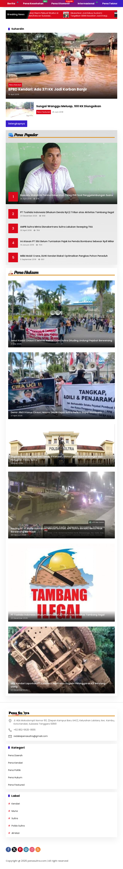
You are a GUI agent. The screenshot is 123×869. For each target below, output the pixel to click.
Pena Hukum (15, 777)
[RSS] (38, 849)
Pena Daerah (15, 755)
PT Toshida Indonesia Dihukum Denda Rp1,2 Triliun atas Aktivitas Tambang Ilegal (67, 212)
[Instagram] (32, 849)
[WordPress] (26, 849)
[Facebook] (8, 849)
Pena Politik (14, 770)
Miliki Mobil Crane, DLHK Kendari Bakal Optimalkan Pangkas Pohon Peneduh (64, 255)
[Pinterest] (20, 849)
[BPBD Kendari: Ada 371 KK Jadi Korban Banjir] (61, 66)
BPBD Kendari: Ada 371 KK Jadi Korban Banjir (47, 89)
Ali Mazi (16, 833)
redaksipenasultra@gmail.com (31, 736)
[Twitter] (14, 849)
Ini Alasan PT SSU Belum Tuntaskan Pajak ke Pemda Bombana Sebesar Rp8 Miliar (67, 241)
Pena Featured (43, 112)
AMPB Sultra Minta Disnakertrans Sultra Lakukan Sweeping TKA (56, 226)
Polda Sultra (18, 825)
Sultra (15, 818)
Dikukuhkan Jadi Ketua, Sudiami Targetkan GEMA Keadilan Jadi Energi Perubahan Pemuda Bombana (65, 14)
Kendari (16, 803)
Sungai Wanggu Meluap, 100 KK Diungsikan (68, 106)
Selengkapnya (16, 123)
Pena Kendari (15, 85)
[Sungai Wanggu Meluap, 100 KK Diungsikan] (20, 109)
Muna (15, 811)
